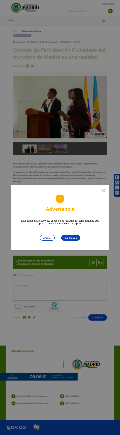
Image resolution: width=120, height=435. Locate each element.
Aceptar (47, 237)
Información (71, 237)
